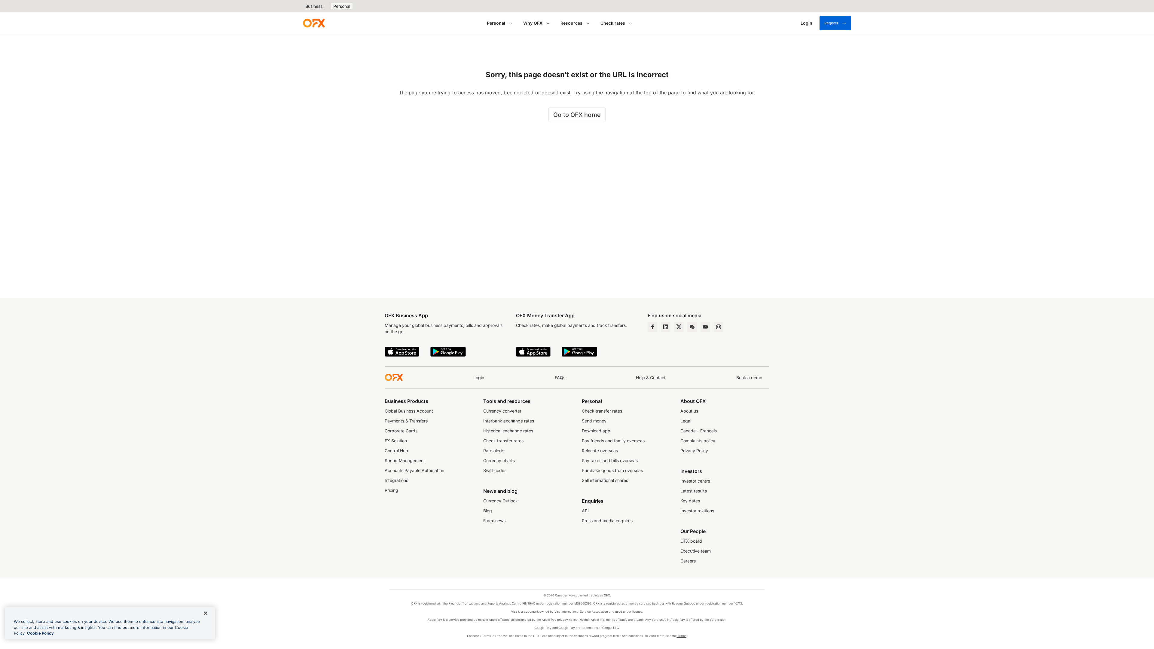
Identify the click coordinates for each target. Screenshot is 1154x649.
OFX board (691, 541)
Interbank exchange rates (508, 420)
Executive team (695, 550)
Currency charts (499, 460)
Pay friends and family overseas (613, 440)
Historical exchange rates (508, 430)
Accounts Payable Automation (414, 470)
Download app (596, 430)
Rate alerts (493, 450)
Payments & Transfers (406, 420)
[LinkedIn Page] (665, 327)
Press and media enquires (607, 520)
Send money (594, 420)
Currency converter (502, 410)
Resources (571, 23)
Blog (487, 510)
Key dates (690, 500)
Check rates (612, 23)
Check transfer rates (503, 440)
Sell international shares (605, 480)
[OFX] (314, 23)
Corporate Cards (401, 430)
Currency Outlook (500, 500)
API (585, 510)
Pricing (391, 490)
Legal (685, 420)
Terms (681, 636)
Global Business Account (409, 410)
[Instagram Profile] (718, 327)
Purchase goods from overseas (612, 470)
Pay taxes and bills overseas (610, 460)
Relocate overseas (600, 450)
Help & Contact (651, 377)
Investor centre (695, 480)
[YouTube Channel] (705, 327)
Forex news (494, 520)
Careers (688, 560)
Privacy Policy (694, 450)
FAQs (560, 377)
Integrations (396, 480)
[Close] (205, 613)
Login (478, 377)
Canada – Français (698, 430)
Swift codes (494, 470)
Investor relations (697, 510)
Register (831, 23)
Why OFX (532, 23)
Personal (341, 6)
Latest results (693, 490)
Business (313, 6)
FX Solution (396, 440)
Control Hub (396, 450)
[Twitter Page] (679, 327)
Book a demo (749, 377)
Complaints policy (697, 440)
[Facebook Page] (652, 327)
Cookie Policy (40, 633)
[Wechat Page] (692, 327)
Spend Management (405, 460)
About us (689, 410)
